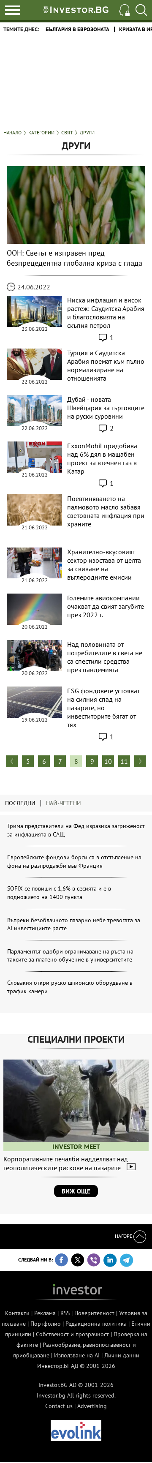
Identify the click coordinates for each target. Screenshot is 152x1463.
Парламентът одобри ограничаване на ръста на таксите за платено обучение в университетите (70, 956)
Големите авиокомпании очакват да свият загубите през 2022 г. (105, 606)
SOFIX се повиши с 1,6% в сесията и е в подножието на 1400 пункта (59, 893)
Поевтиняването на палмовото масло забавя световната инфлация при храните (105, 511)
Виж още (76, 1191)
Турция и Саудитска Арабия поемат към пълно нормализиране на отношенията (105, 365)
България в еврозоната (77, 29)
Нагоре (124, 1236)
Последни (20, 803)
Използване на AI (77, 1355)
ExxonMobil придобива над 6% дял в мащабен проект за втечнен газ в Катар (102, 458)
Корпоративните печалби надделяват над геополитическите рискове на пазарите (65, 1163)
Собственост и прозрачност (72, 1334)
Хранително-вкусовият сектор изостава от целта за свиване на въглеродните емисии (104, 564)
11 (124, 761)
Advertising (92, 1406)
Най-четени (63, 803)
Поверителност (94, 1313)
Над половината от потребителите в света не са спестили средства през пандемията (104, 657)
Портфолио (45, 1323)
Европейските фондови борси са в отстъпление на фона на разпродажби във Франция (74, 861)
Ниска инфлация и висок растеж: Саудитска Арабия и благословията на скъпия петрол (105, 313)
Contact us (59, 1406)
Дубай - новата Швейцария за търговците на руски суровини (105, 407)
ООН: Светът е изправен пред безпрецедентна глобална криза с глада (74, 258)
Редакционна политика (96, 1323)
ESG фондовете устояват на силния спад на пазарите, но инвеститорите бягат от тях (103, 708)
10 (108, 761)
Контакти (17, 1313)
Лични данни (121, 1355)
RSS (65, 1313)
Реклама (45, 1313)
